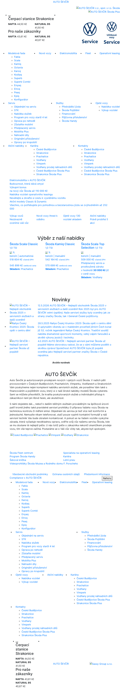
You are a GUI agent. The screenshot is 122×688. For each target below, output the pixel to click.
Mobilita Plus (21, 131)
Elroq (17, 88)
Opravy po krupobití (25, 142)
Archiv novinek (61, 362)
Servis (11, 103)
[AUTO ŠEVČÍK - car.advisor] (101, 663)
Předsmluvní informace (97, 474)
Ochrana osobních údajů (66, 474)
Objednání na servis (25, 106)
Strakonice (42, 152)
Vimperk (41, 163)
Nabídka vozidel (110, 106)
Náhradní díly (21, 135)
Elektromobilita (68, 53)
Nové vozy (45, 53)
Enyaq (17, 85)
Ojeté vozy (102, 103)
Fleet (88, 53)
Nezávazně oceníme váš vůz (19, 219)
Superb (18, 78)
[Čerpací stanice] (9, 15)
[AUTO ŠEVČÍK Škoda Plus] (104, 11)
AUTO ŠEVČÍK (61, 1)
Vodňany (41, 160)
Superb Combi (22, 81)
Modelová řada (16, 53)
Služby (60, 103)
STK (16, 110)
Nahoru (107, 478)
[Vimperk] (55, 434)
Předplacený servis (24, 127)
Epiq (16, 95)
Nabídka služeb (23, 113)
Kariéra (34, 145)
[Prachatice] (41, 434)
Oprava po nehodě (24, 120)
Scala (17, 60)
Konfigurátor (21, 99)
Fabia (17, 56)
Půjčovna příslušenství (74, 117)
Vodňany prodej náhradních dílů (54, 167)
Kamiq (17, 63)
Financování (68, 113)
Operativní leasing (110, 53)
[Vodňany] (67, 434)
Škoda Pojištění (70, 110)
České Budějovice (46, 149)
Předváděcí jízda (71, 106)
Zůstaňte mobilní (23, 124)
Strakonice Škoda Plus (49, 174)
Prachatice (42, 156)
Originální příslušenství (26, 138)
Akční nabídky (16, 145)
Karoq (17, 71)
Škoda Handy (69, 120)
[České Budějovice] (22, 434)
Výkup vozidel (109, 110)
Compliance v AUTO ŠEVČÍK (26, 477)
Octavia (18, 67)
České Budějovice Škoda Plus (53, 170)
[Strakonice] (81, 434)
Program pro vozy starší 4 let (30, 117)
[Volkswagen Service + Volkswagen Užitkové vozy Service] (101, 32)
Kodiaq (18, 74)
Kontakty (83, 145)
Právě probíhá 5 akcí (99, 219)
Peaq (17, 92)
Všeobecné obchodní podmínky (30, 474)
